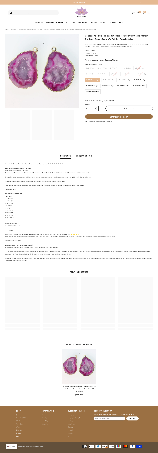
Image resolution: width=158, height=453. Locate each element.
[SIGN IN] (133, 13)
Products (13, 29)
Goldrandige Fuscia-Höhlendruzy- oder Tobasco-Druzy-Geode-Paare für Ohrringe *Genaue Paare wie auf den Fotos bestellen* (79, 389)
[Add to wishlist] (101, 108)
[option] (79, 373)
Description (65, 156)
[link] (22, 325)
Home (7, 29)
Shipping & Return (84, 156)
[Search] (33, 12)
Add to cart (129, 108)
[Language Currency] (148, 13)
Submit (132, 418)
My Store (93, 50)
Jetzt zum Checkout (119, 117)
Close (141, 2)
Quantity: (87, 104)
